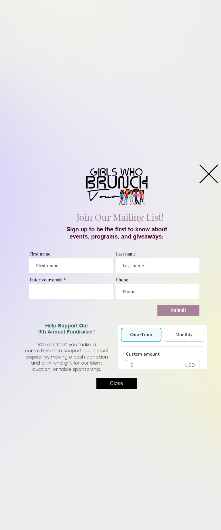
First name (39, 254)
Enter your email (46, 280)
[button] (208, 174)
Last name (126, 254)
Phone (122, 280)
